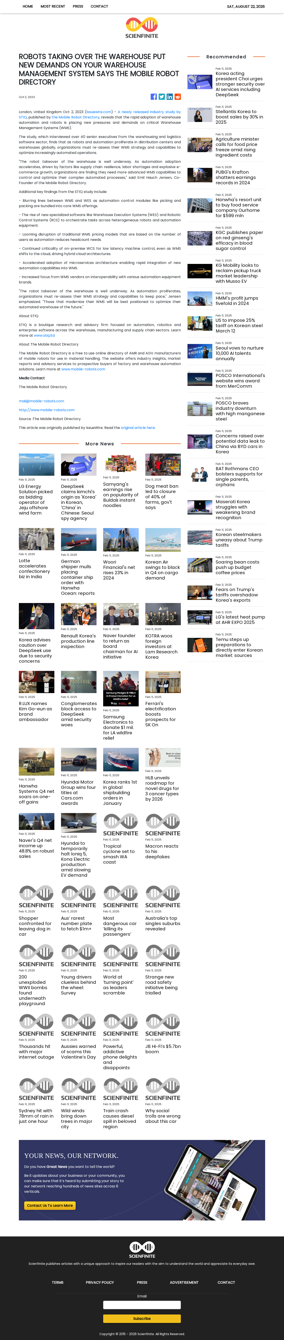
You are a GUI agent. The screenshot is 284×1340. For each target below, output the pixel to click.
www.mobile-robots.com (83, 369)
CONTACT (99, 6)
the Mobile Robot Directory (75, 117)
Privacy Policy (100, 1282)
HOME (28, 6)
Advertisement (184, 1282)
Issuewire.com (99, 111)
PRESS (78, 6)
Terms (57, 1282)
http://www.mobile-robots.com (47, 410)
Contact (226, 1282)
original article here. (138, 427)
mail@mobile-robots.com (41, 401)
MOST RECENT (53, 6)
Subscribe (142, 1318)
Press (142, 1282)
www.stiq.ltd (44, 335)
